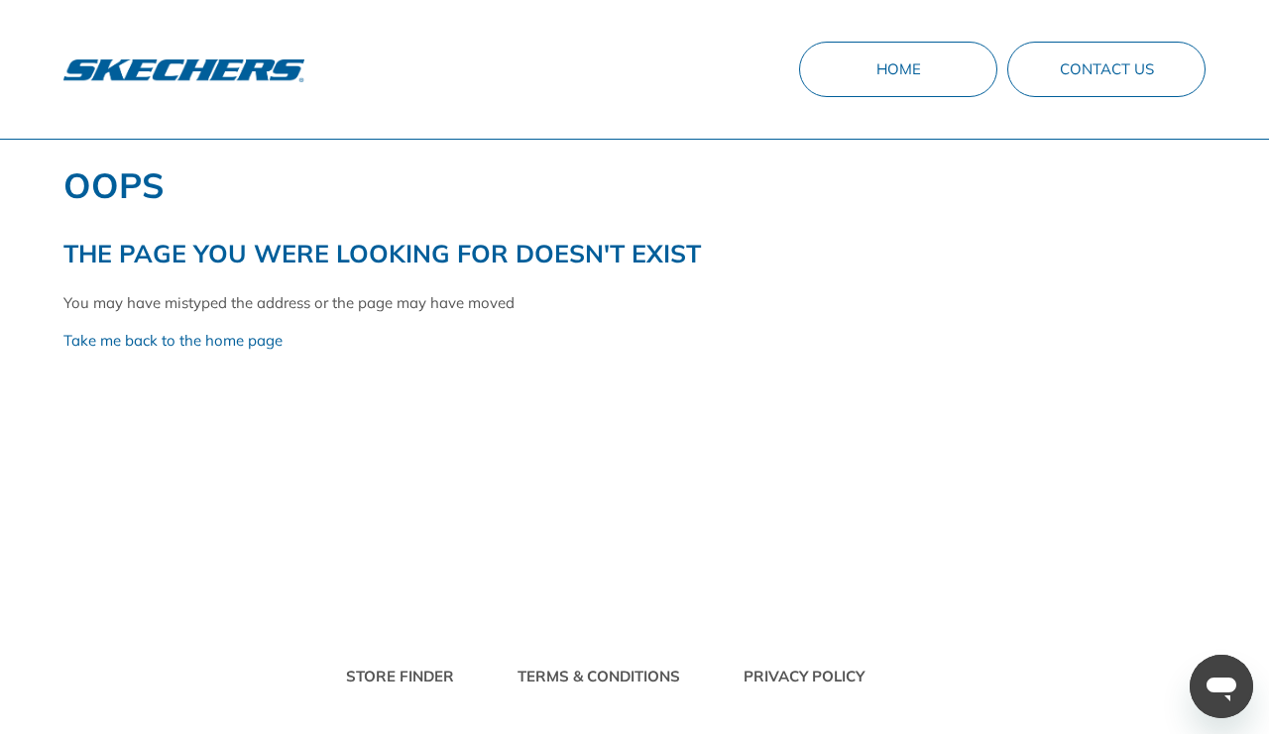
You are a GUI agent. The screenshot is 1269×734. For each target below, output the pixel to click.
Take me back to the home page (173, 340)
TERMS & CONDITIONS (599, 676)
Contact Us (1107, 68)
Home (898, 68)
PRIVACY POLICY (804, 676)
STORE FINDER (400, 676)
